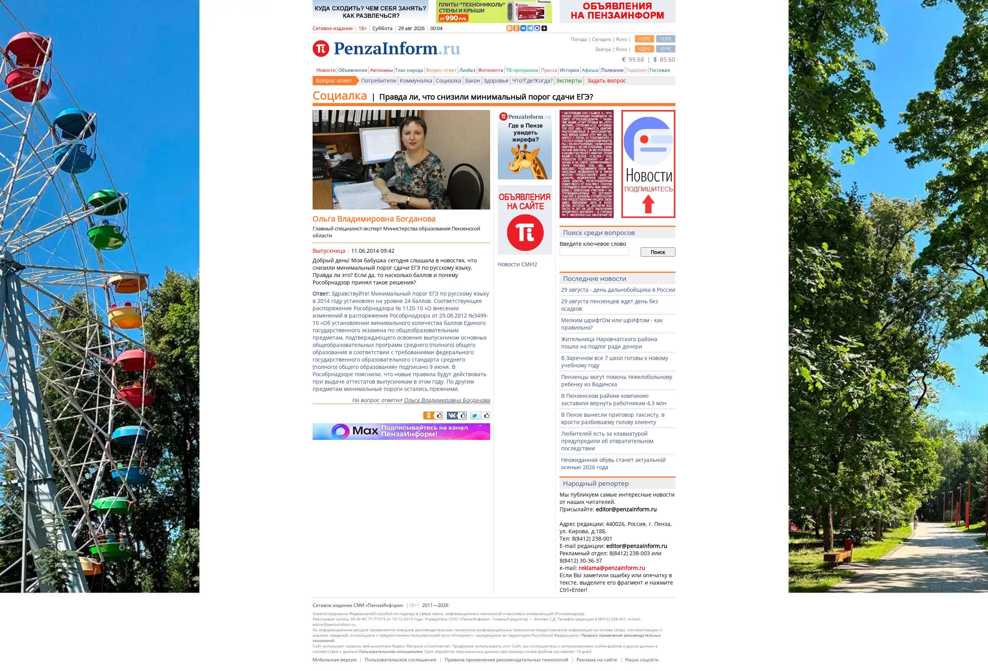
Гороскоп (636, 70)
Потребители (378, 80)
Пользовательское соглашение (400, 659)
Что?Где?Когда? (532, 80)
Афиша (590, 70)
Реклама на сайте (597, 659)
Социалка (448, 80)
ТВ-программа (522, 70)
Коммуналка (416, 80)
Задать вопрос (606, 80)
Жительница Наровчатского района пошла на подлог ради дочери (609, 342)
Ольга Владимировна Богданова (447, 400)
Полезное (612, 70)
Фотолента (490, 70)
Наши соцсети (641, 659)
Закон (472, 80)
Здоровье (496, 80)
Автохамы (381, 70)
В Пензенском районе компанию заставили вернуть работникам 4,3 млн (614, 399)
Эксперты (569, 80)
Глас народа (409, 70)
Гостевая (660, 70)
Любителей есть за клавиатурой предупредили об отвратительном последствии (607, 441)
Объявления (352, 70)
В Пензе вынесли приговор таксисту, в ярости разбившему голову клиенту (613, 418)
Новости (326, 70)
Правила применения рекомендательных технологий (506, 659)
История (569, 70)
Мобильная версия (335, 659)
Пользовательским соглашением (390, 651)
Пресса (549, 70)
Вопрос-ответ (441, 70)
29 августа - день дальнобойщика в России (618, 289)
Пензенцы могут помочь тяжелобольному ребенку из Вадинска (616, 380)
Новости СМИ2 (517, 264)
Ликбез (467, 70)
